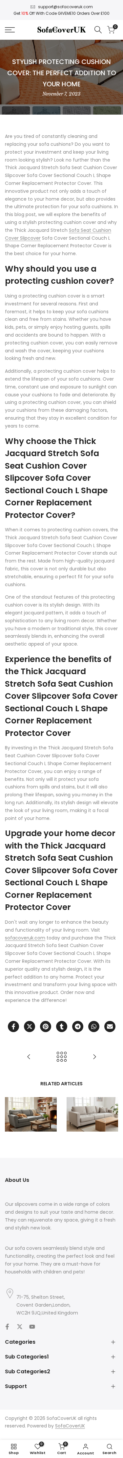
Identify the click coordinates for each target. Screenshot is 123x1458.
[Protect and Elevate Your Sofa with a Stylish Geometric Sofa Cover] (94, 1056)
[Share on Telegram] (77, 1026)
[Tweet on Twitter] (29, 1026)
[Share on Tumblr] (61, 1026)
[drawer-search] (98, 29)
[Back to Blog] (61, 1056)
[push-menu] (10, 29)
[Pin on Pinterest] (45, 1026)
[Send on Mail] (109, 1026)
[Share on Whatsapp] (93, 1026)
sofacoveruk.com (25, 938)
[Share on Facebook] (13, 1026)
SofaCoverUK (70, 1426)
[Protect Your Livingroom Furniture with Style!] (28, 1056)
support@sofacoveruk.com (65, 7)
